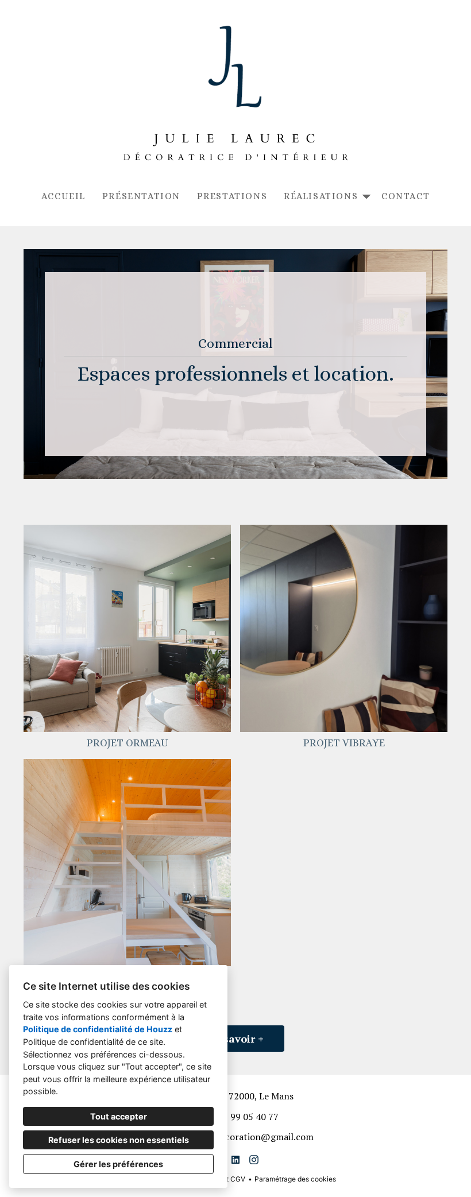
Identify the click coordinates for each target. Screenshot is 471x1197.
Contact (405, 196)
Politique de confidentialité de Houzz (97, 1029)
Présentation (141, 196)
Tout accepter (118, 1116)
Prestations (232, 196)
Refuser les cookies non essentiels (118, 1140)
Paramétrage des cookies (295, 1179)
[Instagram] (253, 1159)
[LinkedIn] (235, 1159)
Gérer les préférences (118, 1164)
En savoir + (235, 1038)
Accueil (63, 196)
